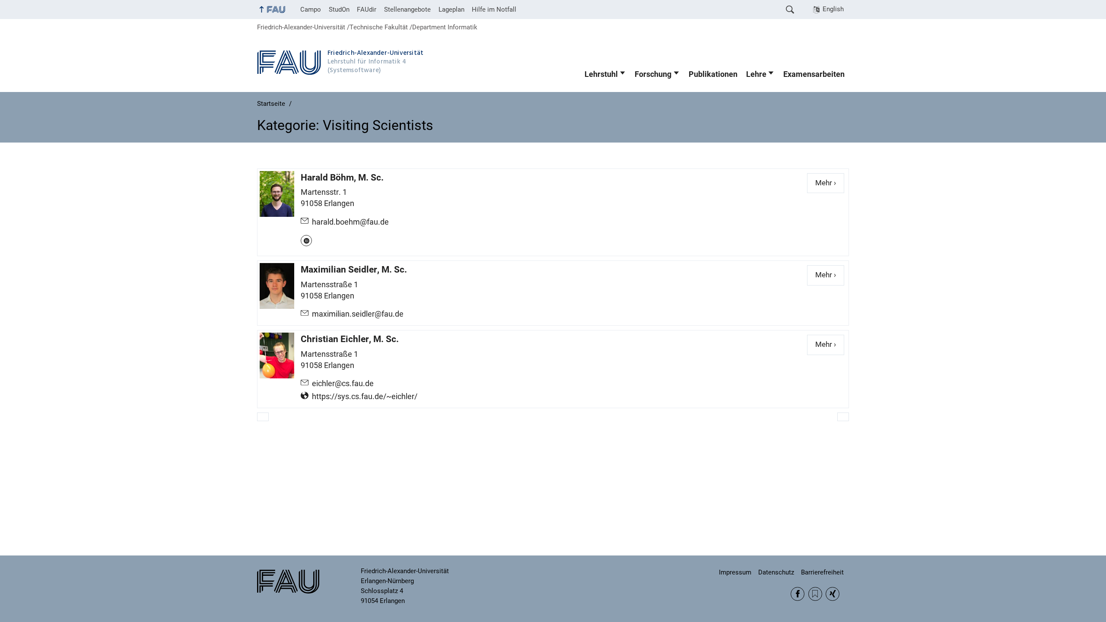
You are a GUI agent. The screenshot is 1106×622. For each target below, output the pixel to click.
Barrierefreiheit (822, 572)
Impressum (735, 572)
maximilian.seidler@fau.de (358, 314)
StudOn (339, 9)
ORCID (306, 240)
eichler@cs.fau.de (343, 383)
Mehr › (829, 183)
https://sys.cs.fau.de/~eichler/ (364, 396)
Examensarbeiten (814, 74)
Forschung (653, 74)
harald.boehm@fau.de (350, 222)
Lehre (756, 74)
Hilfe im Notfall (494, 9)
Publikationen (713, 74)
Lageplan (451, 9)
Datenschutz (776, 572)
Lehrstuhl (601, 74)
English (833, 9)
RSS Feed (815, 594)
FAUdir (366, 9)
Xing (832, 594)
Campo (310, 9)
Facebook (797, 594)
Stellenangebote (407, 9)
